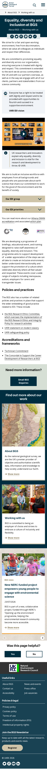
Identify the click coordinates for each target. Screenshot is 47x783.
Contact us (8, 688)
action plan (35, 221)
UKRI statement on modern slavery (22, 327)
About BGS (12, 12)
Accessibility (8, 693)
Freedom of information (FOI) (17, 720)
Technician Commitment (16, 351)
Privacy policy (9, 706)
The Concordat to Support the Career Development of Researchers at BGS (23, 357)
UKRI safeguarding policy (17, 332)
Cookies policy (10, 711)
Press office (30, 688)
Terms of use (9, 715)
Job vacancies (30, 693)
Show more (13, 474)
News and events (32, 684)
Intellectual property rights (16, 724)
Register (12, 747)
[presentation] (5, 638)
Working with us (28, 12)
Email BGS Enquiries (23, 381)
